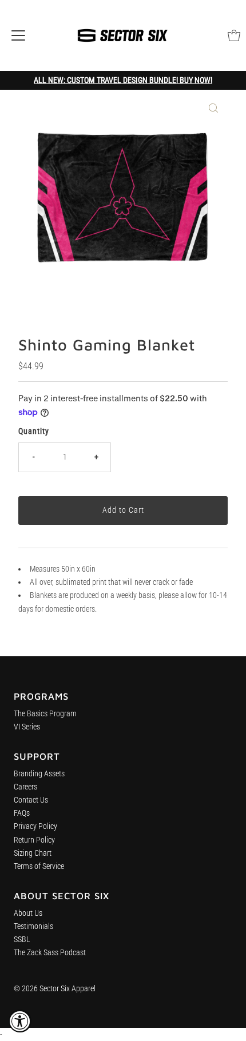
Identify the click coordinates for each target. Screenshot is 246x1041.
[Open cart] (234, 35)
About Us (28, 913)
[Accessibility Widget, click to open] (20, 1021)
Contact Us (31, 800)
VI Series (27, 727)
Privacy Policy (35, 826)
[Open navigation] (18, 35)
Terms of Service (39, 866)
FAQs (22, 813)
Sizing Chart (32, 853)
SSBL (22, 939)
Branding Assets (39, 774)
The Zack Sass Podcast (50, 953)
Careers (25, 787)
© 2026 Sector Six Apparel (55, 989)
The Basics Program (45, 714)
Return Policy (34, 840)
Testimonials (33, 926)
